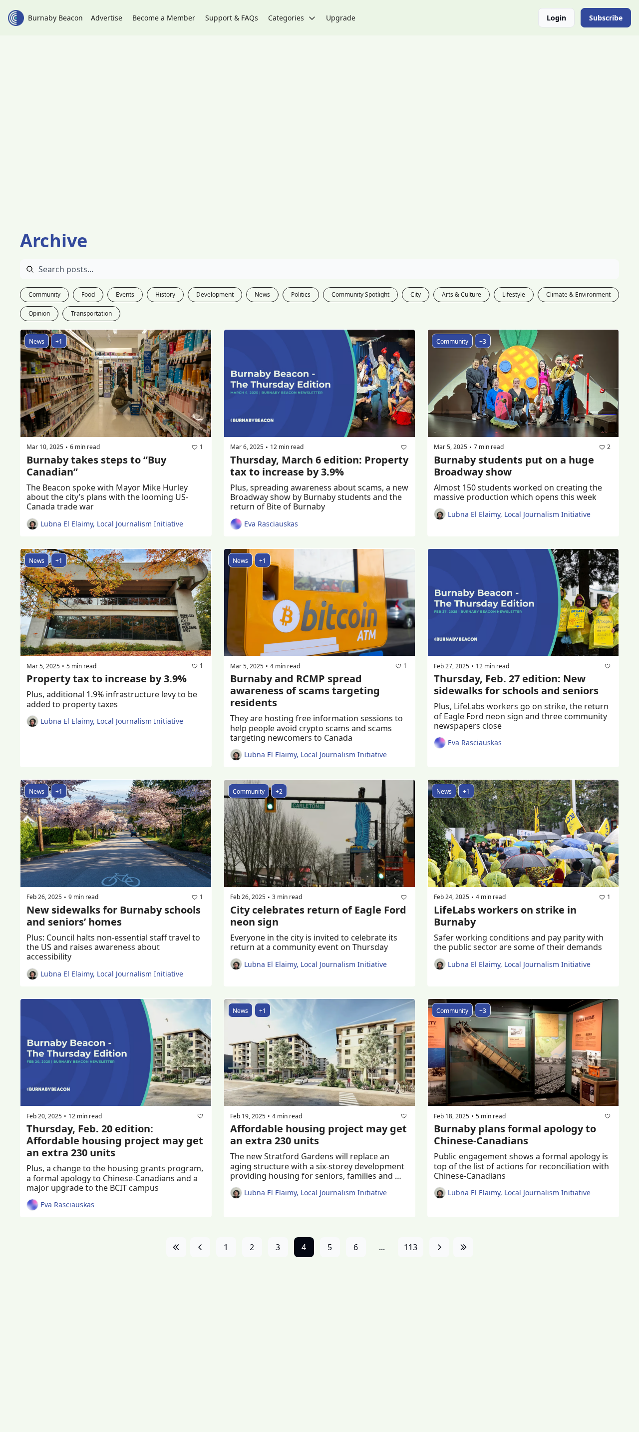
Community (44, 294)
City (415, 294)
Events (125, 294)
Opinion (39, 313)
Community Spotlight (360, 294)
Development (215, 294)
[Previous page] (200, 1247)
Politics (301, 294)
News (262, 294)
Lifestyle (513, 294)
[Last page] (463, 1247)
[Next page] (439, 1247)
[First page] (176, 1247)
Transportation (91, 313)
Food (88, 294)
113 (410, 1247)
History (165, 294)
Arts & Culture (461, 294)
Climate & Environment (578, 294)
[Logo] (16, 18)
